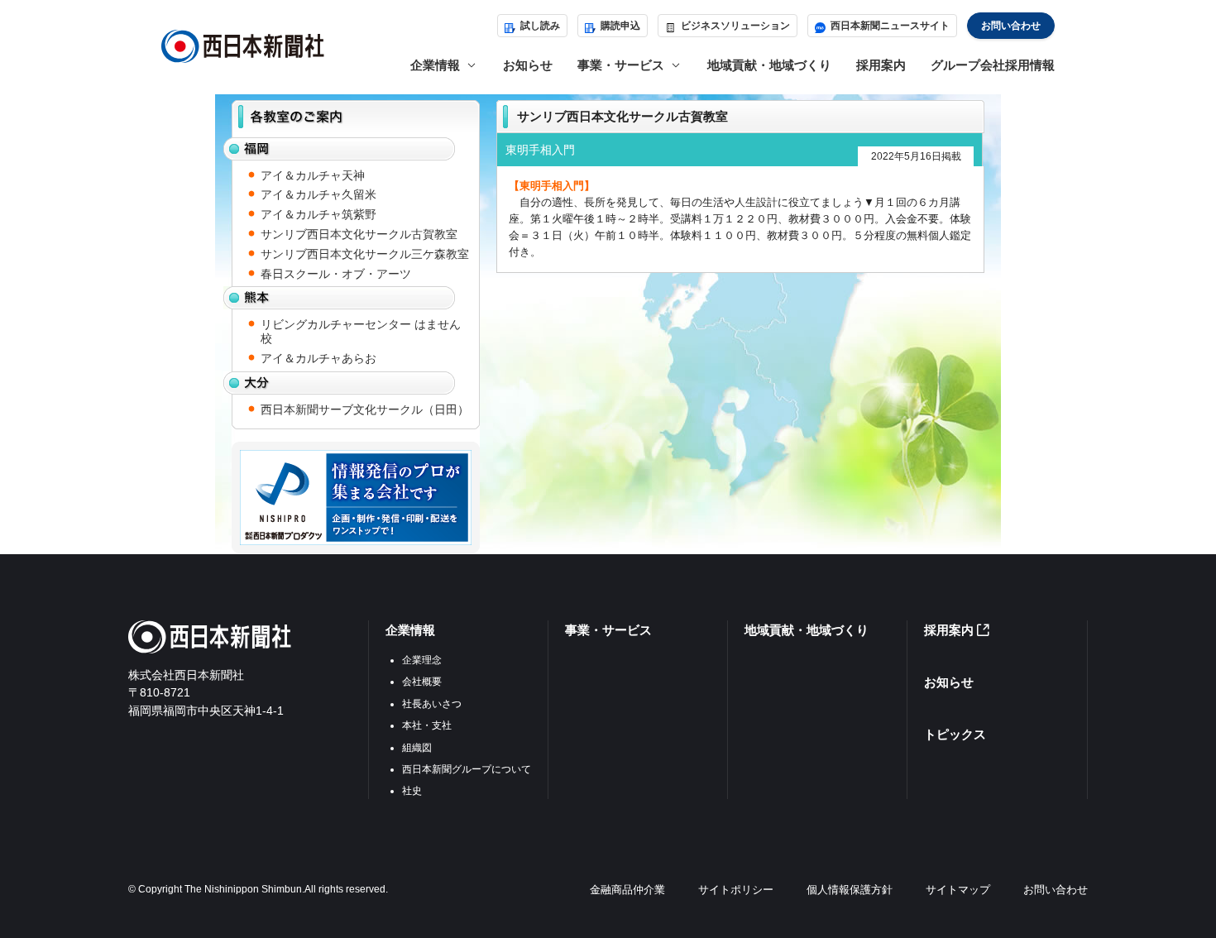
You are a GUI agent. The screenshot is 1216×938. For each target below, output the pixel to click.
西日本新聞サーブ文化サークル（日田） (365, 409)
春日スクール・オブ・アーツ (336, 273)
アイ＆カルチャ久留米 (318, 194)
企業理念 (422, 660)
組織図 (417, 748)
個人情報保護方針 (850, 889)
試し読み (540, 25)
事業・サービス (608, 630)
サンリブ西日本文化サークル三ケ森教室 (365, 254)
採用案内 (881, 65)
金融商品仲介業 (627, 889)
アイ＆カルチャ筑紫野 (318, 214)
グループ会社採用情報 (993, 65)
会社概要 (422, 681)
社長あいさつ (432, 704)
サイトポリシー (735, 889)
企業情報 (410, 630)
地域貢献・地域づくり (769, 65)
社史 (412, 791)
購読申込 (620, 25)
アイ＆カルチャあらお (318, 358)
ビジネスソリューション (735, 25)
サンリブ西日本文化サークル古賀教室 (359, 234)
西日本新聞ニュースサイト (890, 25)
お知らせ (528, 65)
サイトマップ (958, 889)
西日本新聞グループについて (466, 769)
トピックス (955, 734)
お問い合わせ (1011, 25)
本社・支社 (427, 725)
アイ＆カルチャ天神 (313, 175)
